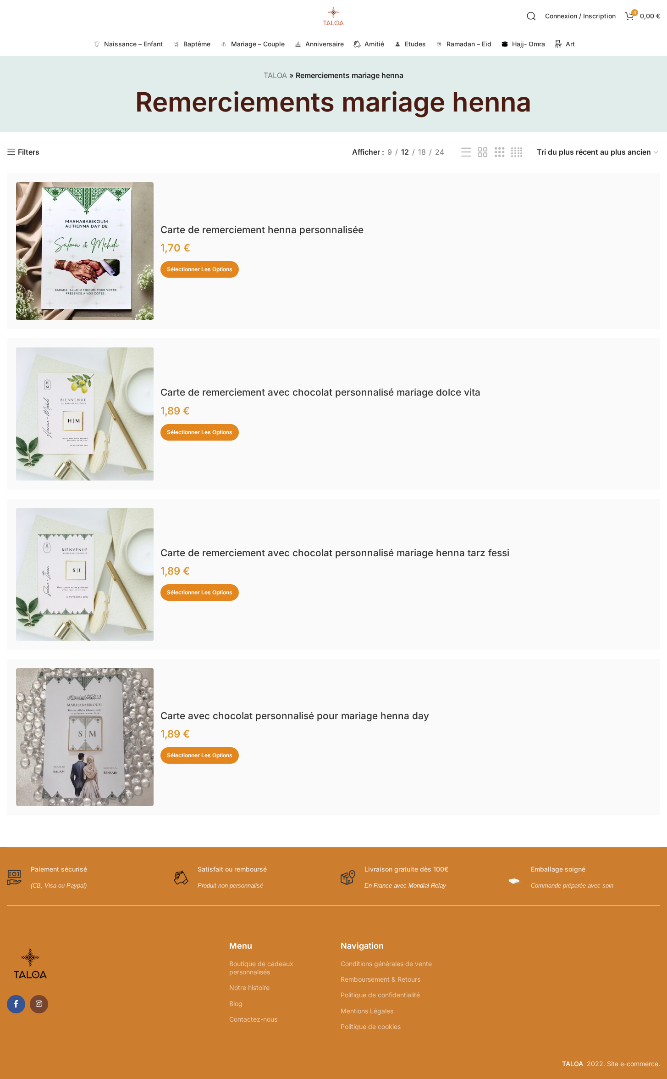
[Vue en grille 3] (500, 152)
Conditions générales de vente (386, 963)
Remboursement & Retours (380, 979)
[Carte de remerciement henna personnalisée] (85, 251)
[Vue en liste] (466, 152)
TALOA (275, 75)
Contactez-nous (253, 1019)
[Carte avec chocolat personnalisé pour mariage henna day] (85, 737)
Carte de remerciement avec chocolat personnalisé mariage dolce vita (320, 392)
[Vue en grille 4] (516, 152)
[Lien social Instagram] (39, 1004)
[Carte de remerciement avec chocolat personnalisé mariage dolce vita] (85, 413)
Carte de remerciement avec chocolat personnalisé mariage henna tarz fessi (334, 553)
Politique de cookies (371, 1026)
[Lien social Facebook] (16, 1004)
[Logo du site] (333, 15)
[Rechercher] (531, 16)
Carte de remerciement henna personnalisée (262, 229)
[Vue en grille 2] (483, 152)
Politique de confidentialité (380, 995)
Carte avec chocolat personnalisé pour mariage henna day (294, 715)
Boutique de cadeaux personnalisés (261, 968)
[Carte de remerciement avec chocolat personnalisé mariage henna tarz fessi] (85, 574)
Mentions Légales (367, 1011)
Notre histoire (249, 987)
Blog (236, 1003)
